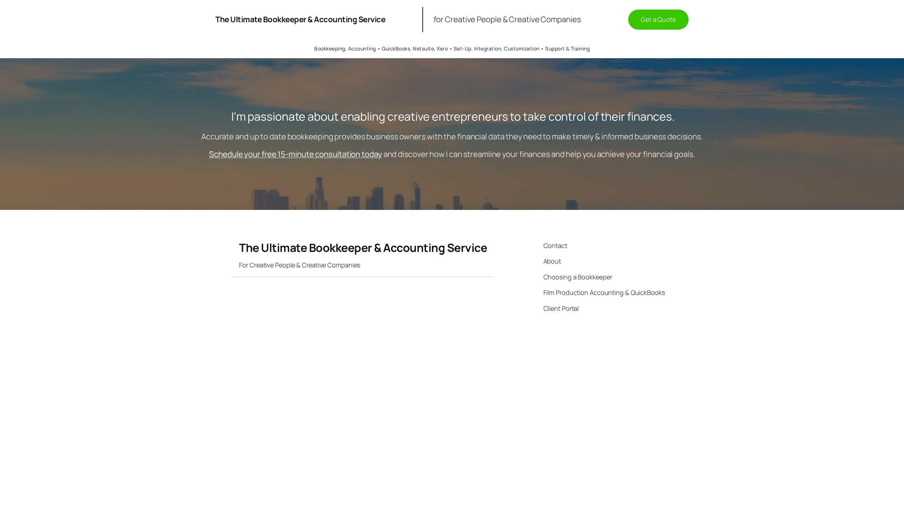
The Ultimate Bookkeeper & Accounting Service (300, 19)
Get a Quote (658, 19)
